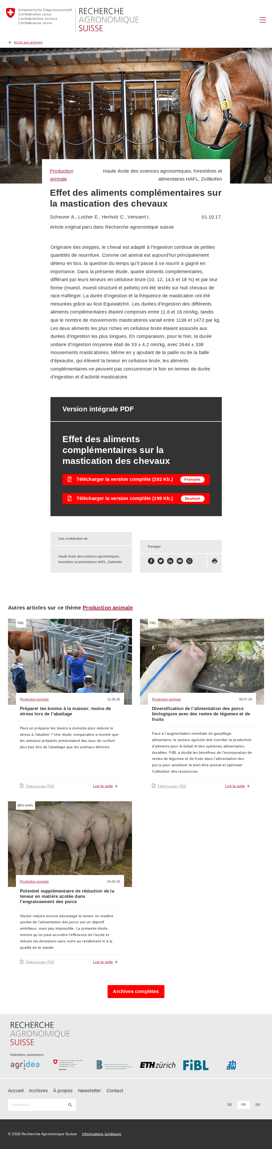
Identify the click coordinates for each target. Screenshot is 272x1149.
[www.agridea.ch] (27, 1065)
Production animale (108, 608)
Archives (38, 1090)
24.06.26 (113, 881)
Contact (115, 1090)
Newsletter (89, 1090)
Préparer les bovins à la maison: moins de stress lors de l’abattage (65, 711)
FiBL (21, 623)
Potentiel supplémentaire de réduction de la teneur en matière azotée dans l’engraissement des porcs (67, 896)
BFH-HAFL (25, 805)
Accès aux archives (28, 42)
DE (229, 1105)
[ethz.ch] (157, 1065)
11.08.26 (113, 699)
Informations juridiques (101, 1134)
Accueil (16, 1090)
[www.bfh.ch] (114, 1065)
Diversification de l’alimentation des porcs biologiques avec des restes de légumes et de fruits (201, 714)
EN (258, 1105)
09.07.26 (245, 699)
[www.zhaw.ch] (244, 1065)
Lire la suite (103, 786)
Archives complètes (136, 991)
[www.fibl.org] (201, 1065)
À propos (63, 1090)
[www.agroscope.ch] (71, 1065)
